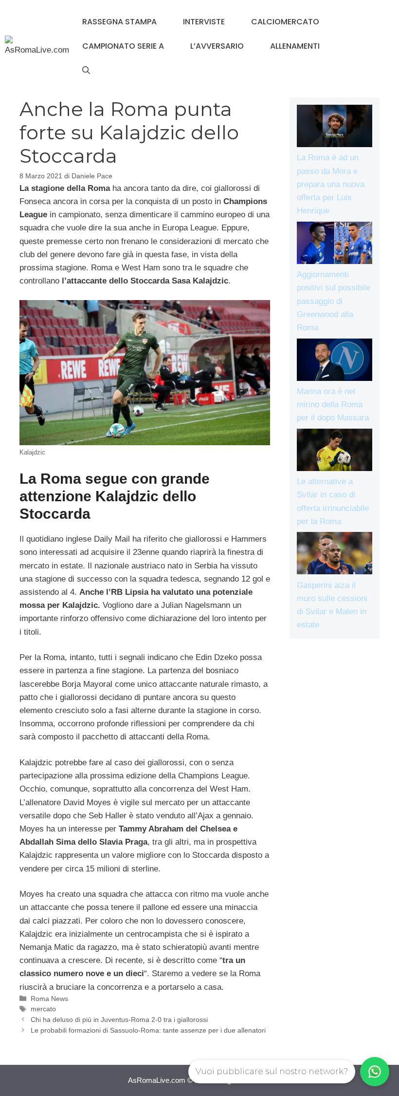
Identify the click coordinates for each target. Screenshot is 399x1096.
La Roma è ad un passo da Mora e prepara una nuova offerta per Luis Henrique (330, 184)
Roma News (49, 998)
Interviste (204, 21)
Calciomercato (285, 21)
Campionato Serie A (123, 46)
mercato (43, 1009)
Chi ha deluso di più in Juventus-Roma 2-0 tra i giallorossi (119, 1019)
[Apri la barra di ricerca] (86, 70)
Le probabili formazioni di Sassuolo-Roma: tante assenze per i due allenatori (148, 1030)
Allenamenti (295, 46)
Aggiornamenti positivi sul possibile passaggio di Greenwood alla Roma (333, 301)
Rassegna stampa (119, 21)
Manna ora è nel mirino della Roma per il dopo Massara (333, 404)
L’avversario (217, 46)
